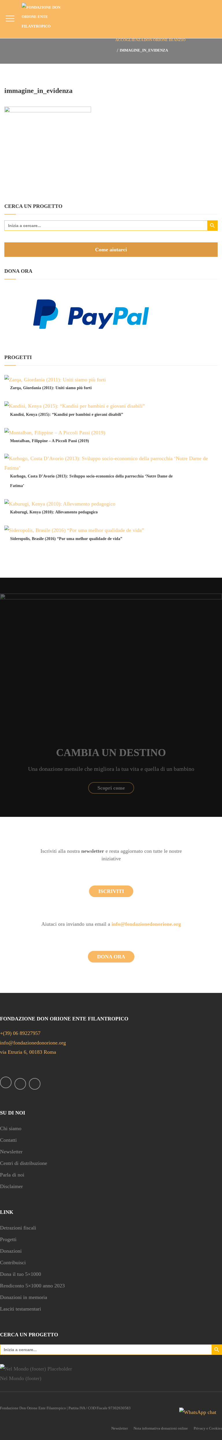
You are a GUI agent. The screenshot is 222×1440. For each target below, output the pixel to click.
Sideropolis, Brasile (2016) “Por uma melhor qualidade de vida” (66, 539)
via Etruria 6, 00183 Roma (28, 1052)
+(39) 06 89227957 (20, 1033)
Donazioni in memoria (23, 1297)
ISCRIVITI (111, 891)
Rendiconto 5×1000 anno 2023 (32, 1286)
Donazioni (11, 1251)
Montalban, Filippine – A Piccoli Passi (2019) (49, 441)
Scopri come (111, 788)
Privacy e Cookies (208, 1428)
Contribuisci (13, 1262)
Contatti (8, 1140)
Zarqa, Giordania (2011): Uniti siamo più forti (51, 388)
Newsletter (11, 1151)
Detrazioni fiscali (18, 1228)
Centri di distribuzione (23, 1163)
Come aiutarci (111, 249)
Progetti (8, 1239)
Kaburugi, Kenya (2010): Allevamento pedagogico (54, 512)
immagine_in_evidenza (38, 90)
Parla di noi (12, 1175)
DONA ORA (111, 957)
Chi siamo (10, 1128)
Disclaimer (11, 1186)
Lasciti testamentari (20, 1309)
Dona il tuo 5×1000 (20, 1274)
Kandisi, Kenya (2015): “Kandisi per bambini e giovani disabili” (66, 414)
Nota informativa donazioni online (161, 1428)
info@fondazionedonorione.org (146, 924)
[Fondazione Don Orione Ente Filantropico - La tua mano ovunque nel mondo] (45, 17)
